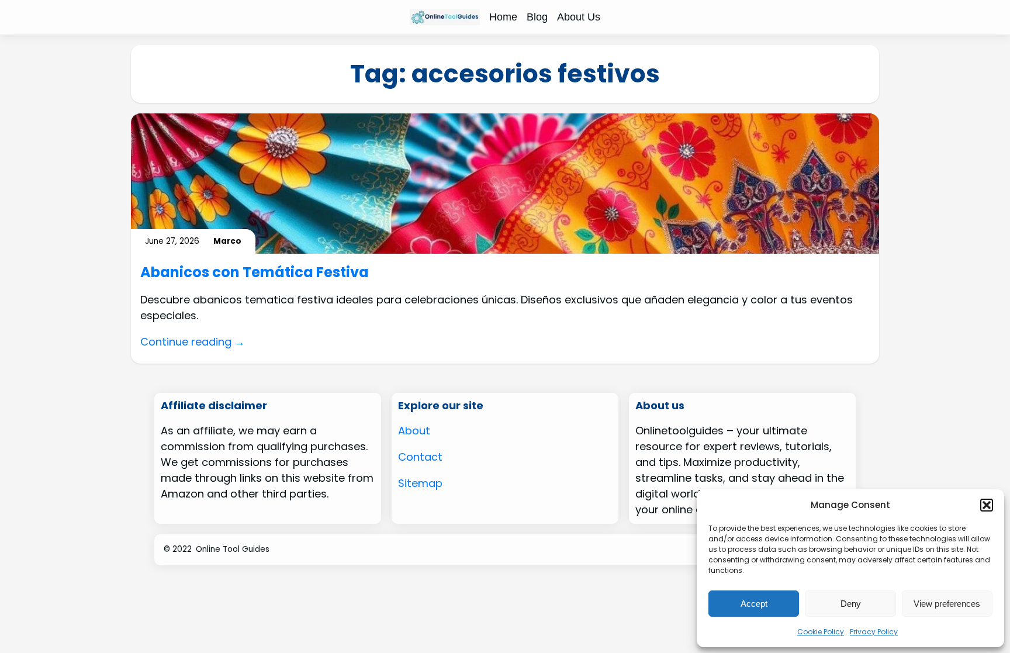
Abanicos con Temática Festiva (254, 272)
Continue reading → (192, 341)
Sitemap (420, 483)
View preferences (947, 604)
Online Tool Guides (232, 549)
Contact (420, 457)
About (414, 430)
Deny (850, 604)
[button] (986, 505)
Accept (754, 604)
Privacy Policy (874, 632)
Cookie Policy (820, 632)
